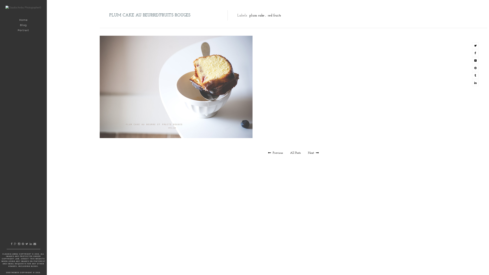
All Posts (296, 153)
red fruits (274, 15)
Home (23, 20)
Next (311, 153)
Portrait (23, 30)
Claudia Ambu (10, 254)
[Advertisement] (293, 190)
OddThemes (12, 272)
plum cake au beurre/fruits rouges (149, 15)
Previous (278, 153)
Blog (23, 25)
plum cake (256, 15)
